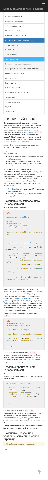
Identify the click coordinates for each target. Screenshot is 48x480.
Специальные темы (13, 102)
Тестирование (11, 97)
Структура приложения (14, 21)
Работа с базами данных (15, 35)
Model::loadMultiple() (16, 189)
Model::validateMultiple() (17, 193)
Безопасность (10, 78)
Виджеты (9, 106)
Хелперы (9, 111)
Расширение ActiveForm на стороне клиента (22, 68)
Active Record (29, 132)
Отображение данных (13, 73)
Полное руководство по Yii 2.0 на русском (22, 8)
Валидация (9, 49)
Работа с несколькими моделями (18, 64)
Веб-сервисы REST (13, 87)
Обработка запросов (13, 26)
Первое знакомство (13, 16)
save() (22, 307)
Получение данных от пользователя (19, 40)
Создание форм (11, 45)
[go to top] (39, 472)
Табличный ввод (11, 59)
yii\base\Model (8, 185)
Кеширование (10, 83)
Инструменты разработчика (16, 92)
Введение (9, 12)
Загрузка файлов (11, 54)
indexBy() (27, 294)
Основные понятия (12, 30)
